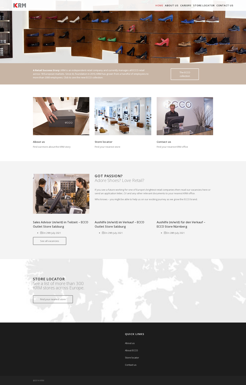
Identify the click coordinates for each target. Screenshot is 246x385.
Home (159, 5)
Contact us (224, 5)
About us (171, 5)
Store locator (204, 5)
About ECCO (131, 350)
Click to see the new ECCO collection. (83, 77)
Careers (185, 5)
